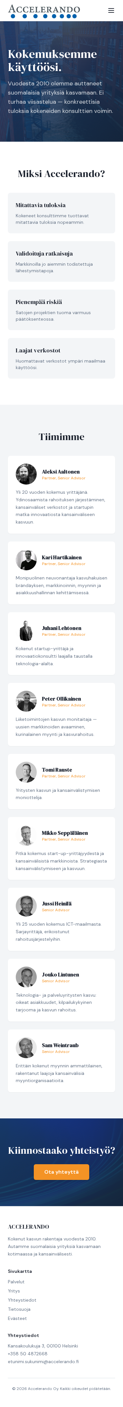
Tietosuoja (19, 1309)
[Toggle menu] (111, 10)
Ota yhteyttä (61, 1171)
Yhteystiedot (22, 1300)
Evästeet (17, 1318)
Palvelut (16, 1282)
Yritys (14, 1291)
